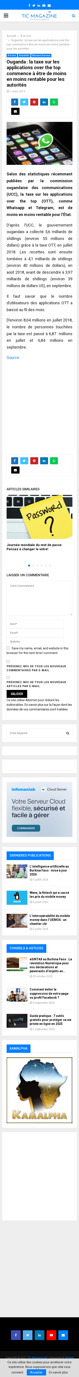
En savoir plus (58, 1372)
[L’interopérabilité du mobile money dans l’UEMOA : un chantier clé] (17, 921)
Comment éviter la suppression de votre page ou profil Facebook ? (49, 993)
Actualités (24, 55)
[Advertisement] (39, 405)
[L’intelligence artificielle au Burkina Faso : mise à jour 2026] (17, 871)
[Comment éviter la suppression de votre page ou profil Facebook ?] (17, 994)
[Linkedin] (39, 1335)
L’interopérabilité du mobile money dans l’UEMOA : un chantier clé (50, 919)
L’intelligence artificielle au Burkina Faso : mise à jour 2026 (49, 870)
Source (13, 357)
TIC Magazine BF (37, 1357)
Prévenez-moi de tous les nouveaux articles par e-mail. (36, 684)
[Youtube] (51, 1335)
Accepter (36, 1372)
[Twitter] (27, 1335)
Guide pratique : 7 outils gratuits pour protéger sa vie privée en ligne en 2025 (50, 1020)
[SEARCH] (67, 733)
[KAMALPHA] (39, 1090)
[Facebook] (16, 1335)
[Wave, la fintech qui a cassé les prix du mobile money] (17, 898)
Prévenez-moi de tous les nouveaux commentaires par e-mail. (36, 668)
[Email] (63, 1335)
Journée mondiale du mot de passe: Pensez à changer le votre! (34, 547)
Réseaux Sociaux (41, 55)
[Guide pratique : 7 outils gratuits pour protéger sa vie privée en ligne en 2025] (17, 1021)
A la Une (12, 55)
